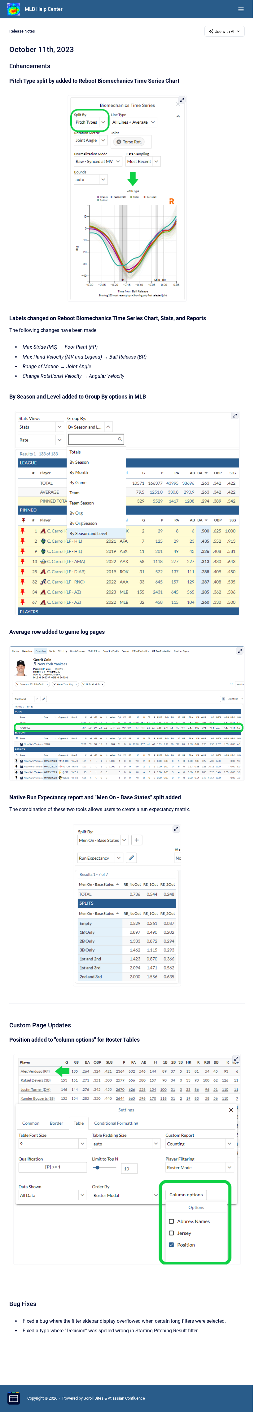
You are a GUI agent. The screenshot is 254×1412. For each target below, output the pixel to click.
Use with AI (224, 31)
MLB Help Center (44, 9)
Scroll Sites (93, 1398)
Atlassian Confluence (126, 1398)
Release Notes (22, 31)
